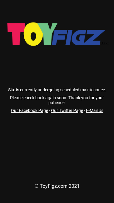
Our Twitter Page (67, 110)
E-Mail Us (94, 110)
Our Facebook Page (29, 110)
